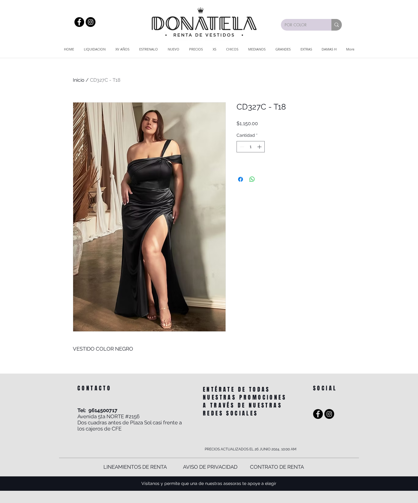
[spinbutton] (250, 146)
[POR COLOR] (336, 25)
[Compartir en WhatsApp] (252, 179)
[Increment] (260, 146)
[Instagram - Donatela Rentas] (90, 22)
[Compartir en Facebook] (240, 179)
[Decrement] (241, 146)
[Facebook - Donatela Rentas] (79, 22)
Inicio (78, 80)
